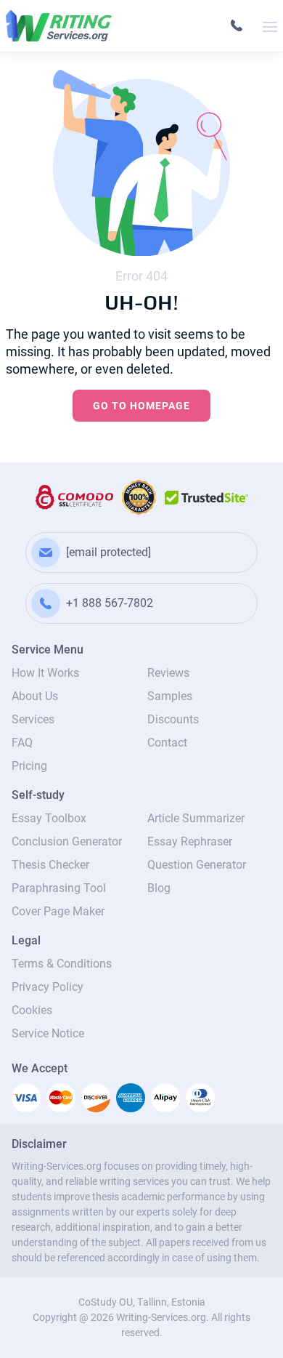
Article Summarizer (196, 818)
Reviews (168, 673)
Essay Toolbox (49, 818)
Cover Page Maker (58, 911)
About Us (35, 696)
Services (33, 719)
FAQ (22, 743)
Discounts (173, 719)
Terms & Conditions (62, 964)
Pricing (29, 766)
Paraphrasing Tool (59, 888)
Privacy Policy (47, 987)
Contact (167, 743)
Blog (159, 888)
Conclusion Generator (67, 841)
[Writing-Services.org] (59, 25)
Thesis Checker (50, 865)
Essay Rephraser (189, 841)
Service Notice (48, 1033)
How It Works (45, 673)
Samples (169, 696)
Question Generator (196, 865)
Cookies (32, 1010)
